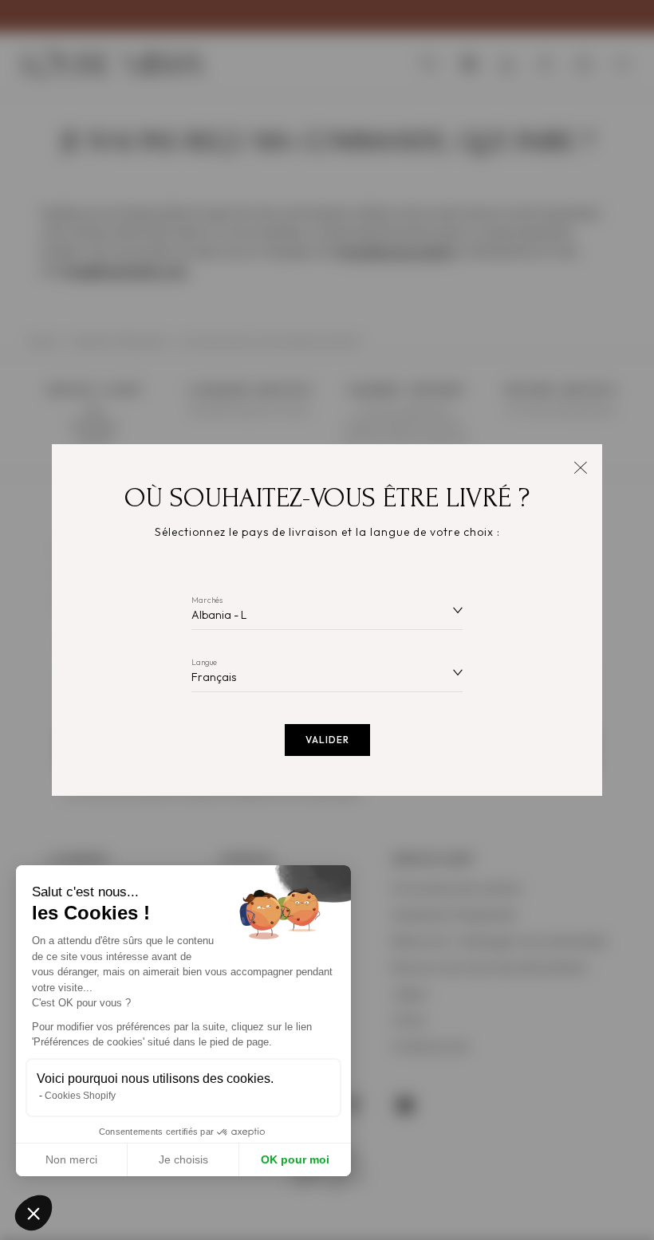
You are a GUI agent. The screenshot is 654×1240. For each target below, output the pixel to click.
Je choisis (183, 1159)
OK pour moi (295, 1159)
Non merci (71, 1159)
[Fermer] (580, 466)
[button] (33, 1213)
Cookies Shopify (80, 1095)
